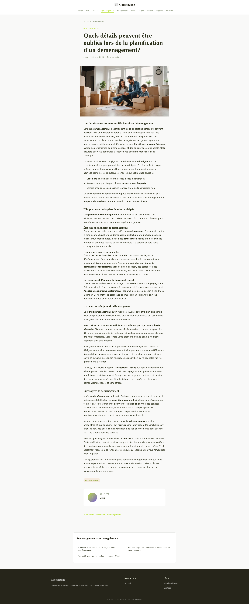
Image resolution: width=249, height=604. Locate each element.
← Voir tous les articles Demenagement (102, 514)
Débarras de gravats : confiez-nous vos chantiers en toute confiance (149, 548)
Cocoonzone (124, 4)
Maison (150, 11)
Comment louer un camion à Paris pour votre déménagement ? (96, 548)
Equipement (122, 11)
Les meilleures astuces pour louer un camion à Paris (99, 556)
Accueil (79, 11)
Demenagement (107, 11)
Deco (95, 11)
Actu (88, 11)
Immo (133, 11)
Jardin (141, 11)
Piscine (159, 11)
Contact (167, 588)
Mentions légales (171, 583)
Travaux (169, 11)
